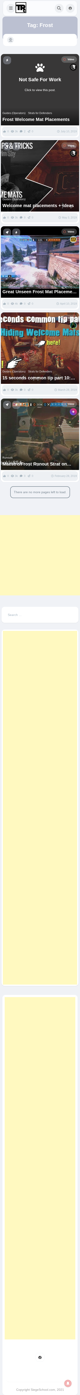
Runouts (7, 457)
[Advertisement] (40, 555)
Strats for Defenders (40, 113)
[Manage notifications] (68, 1383)
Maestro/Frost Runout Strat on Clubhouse (34, 464)
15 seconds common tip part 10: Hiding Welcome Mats (36, 377)
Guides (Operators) (14, 113)
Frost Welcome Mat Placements (36, 119)
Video (71, 59)
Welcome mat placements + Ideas (38, 205)
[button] (10, 8)
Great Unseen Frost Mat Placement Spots (39, 291)
